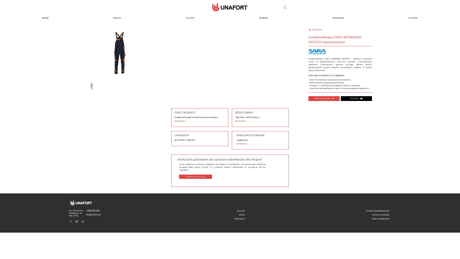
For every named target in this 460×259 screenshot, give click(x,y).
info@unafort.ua (93, 214)
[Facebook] (71, 221)
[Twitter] (77, 221)
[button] (285, 7)
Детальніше (179, 121)
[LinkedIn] (83, 221)
